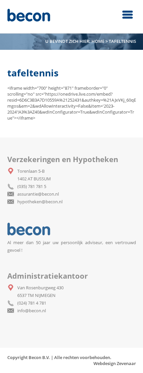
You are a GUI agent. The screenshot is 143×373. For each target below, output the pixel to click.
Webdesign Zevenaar (114, 363)
